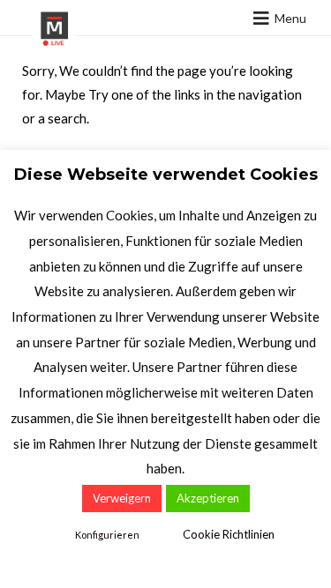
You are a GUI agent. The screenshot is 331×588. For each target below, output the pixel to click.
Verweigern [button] (122, 498)
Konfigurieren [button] (107, 534)
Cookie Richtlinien (229, 534)
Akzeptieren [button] (208, 498)
